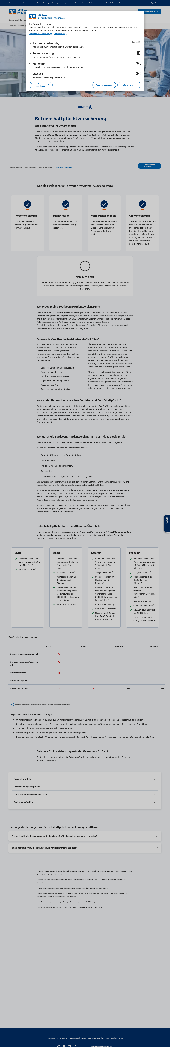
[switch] (138, 53)
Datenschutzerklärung (39, 33)
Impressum (59, 33)
